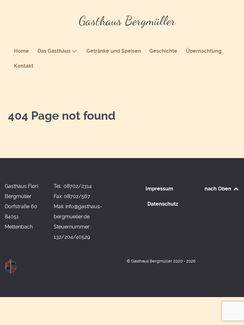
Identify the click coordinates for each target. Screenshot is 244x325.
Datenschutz (162, 204)
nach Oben (219, 189)
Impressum (159, 189)
